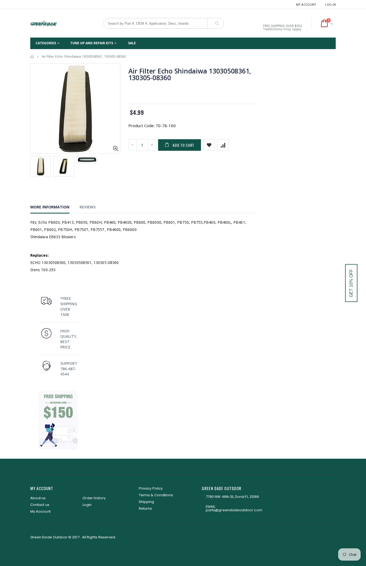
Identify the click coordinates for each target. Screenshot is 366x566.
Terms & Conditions (156, 495)
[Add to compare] (223, 145)
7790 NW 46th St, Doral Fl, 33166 (232, 496)
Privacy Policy (151, 488)
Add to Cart (183, 145)
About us (38, 498)
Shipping (146, 501)
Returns (145, 508)
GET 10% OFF (351, 283)
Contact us (39, 504)
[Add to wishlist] (209, 145)
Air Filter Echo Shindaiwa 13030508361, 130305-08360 (189, 74)
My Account (306, 4)
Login (87, 504)
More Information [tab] (49, 207)
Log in (330, 4)
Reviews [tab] (88, 207)
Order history (94, 498)
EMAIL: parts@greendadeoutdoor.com (234, 508)
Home (32, 56)
